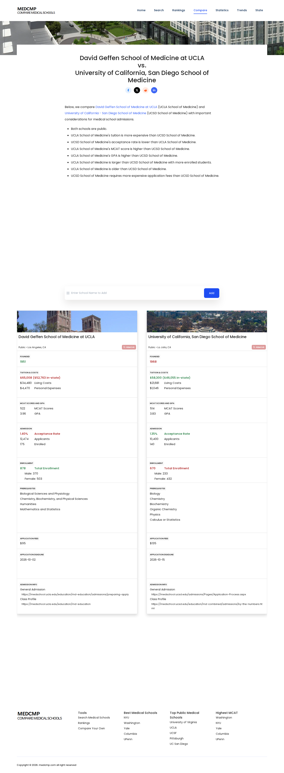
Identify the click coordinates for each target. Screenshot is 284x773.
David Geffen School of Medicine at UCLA (126, 107)
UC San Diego (179, 744)
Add (211, 293)
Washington (132, 723)
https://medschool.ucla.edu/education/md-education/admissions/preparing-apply (75, 594)
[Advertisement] (142, 216)
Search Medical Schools (94, 717)
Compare (200, 10)
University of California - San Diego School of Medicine (105, 113)
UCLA (173, 728)
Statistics (222, 10)
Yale (127, 728)
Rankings (178, 10)
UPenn (128, 739)
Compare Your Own (91, 728)
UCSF (173, 733)
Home (141, 10)
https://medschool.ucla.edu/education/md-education (56, 604)
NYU (126, 717)
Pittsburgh (177, 738)
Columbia (130, 734)
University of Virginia (183, 722)
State (259, 10)
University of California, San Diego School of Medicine (197, 336)
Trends (242, 10)
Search (159, 10)
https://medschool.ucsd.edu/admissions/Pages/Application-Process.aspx (198, 594)
